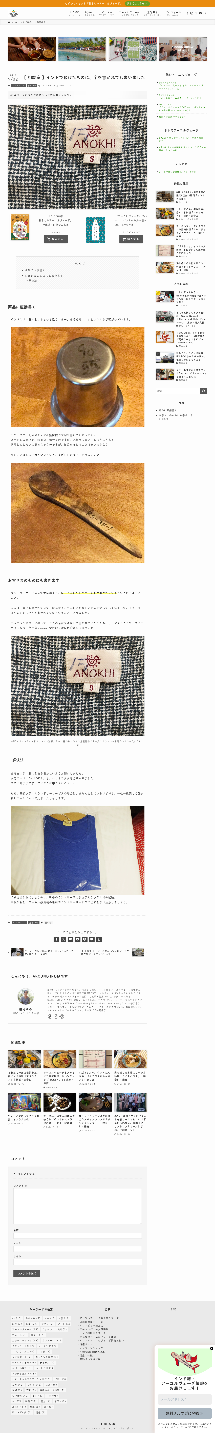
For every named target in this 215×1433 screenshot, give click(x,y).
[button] (56, 939)
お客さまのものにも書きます (44, 275)
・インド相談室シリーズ (91, 1333)
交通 (51, 1385)
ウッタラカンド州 (54, 1329)
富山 (37, 1396)
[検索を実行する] (203, 391)
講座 (41, 1412)
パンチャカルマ (24, 1374)
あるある (33, 1318)
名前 (16, 1230)
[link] (50, 1016)
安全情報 (20, 1396)
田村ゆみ (25, 1009)
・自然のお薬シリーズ (90, 1322)
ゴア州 (44, 1352)
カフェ (38, 1335)
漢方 (46, 1401)
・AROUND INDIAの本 (91, 1352)
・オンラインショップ (90, 1348)
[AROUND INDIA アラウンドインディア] (13, 13)
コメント (20, 1185)
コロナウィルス (23, 1352)
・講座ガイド (85, 1344)
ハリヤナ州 (44, 1368)
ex (17, 1318)
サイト (17, 1256)
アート (64, 1324)
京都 (17, 1390)
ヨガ (18, 1385)
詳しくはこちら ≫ (137, 3)
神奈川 (19, 1407)
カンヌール (51, 1340)
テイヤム (47, 1363)
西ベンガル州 (22, 1412)
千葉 (31, 1390)
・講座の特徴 (85, 1355)
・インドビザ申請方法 (90, 1326)
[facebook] (187, 13)
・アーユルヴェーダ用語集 (93, 1329)
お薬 (32, 1324)
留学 (60, 1401)
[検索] (204, 13)
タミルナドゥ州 (24, 1363)
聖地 (35, 1407)
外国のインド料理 (52, 1390)
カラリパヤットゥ (25, 1340)
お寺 (49, 1318)
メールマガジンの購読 (178, 172)
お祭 (64, 1318)
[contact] (200, 13)
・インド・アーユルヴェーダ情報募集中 (100, 1340)
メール (17, 1243)
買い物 (48, 923)
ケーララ (47, 1346)
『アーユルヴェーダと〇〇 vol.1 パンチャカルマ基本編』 (182, 108)
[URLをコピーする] (99, 939)
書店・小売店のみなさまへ (172, 117)
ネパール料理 (22, 1368)
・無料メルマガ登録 (89, 1359)
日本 (52, 1396)
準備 (31, 1401)
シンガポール (22, 1357)
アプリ (47, 1324)
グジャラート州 (23, 1346)
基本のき (32, 86)
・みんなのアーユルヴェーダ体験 (96, 1337)
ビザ (60, 1379)
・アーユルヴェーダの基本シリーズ (98, 1318)
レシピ (35, 1385)
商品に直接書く (35, 270)
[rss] (196, 13)
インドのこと (18, 86)
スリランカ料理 (47, 1357)
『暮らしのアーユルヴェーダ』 (180, 98)
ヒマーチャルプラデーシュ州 (31, 1379)
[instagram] (191, 13)
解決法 (33, 280)
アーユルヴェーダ (25, 1329)
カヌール (19, 1335)
